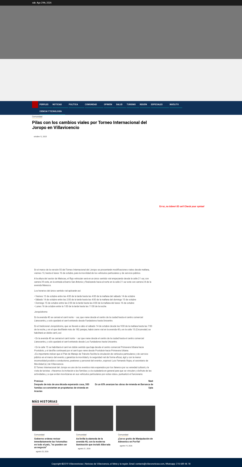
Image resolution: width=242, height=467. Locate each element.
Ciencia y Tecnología (50, 111)
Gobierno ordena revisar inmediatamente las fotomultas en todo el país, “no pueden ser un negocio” (50, 443)
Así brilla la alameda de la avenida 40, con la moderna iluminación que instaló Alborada (93, 441)
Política (73, 104)
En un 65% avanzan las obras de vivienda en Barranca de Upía (124, 384)
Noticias (57, 104)
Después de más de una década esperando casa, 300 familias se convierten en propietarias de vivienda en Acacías (61, 386)
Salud (119, 104)
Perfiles (43, 104)
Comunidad (91, 104)
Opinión (108, 104)
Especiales (157, 104)
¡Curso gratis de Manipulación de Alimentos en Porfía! (135, 440)
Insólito (174, 104)
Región (143, 104)
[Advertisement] (121, 80)
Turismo (131, 104)
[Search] (208, 108)
